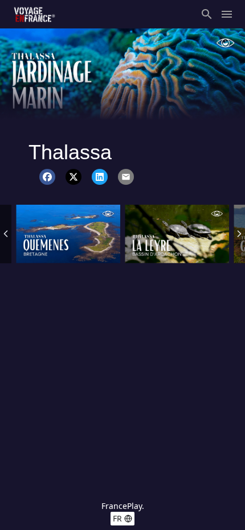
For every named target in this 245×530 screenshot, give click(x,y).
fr (117, 518)
